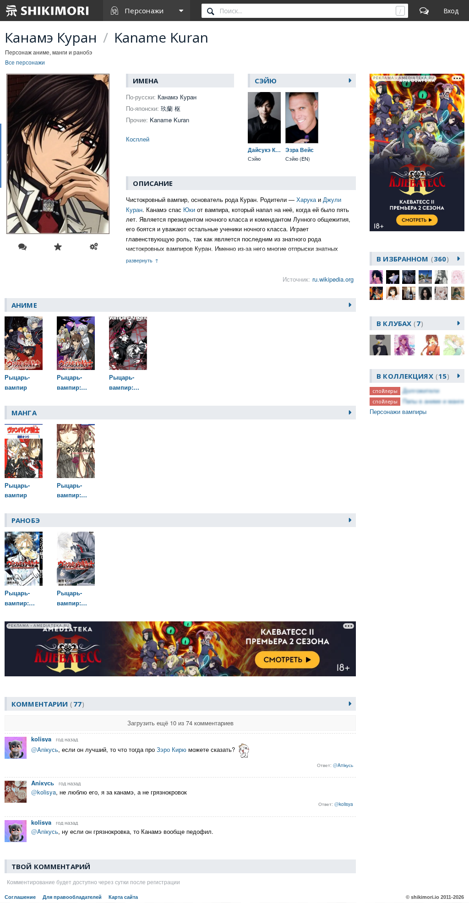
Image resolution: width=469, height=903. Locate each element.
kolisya (41, 738)
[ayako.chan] (392, 276)
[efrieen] (441, 276)
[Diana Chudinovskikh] (425, 276)
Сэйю (266, 80)
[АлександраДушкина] (441, 293)
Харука (306, 199)
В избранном (411, 258)
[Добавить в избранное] (58, 247)
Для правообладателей (72, 897)
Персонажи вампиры (398, 411)
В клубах (398, 323)
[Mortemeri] (408, 293)
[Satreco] (425, 293)
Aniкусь (42, 782)
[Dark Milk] (408, 276)
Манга (24, 412)
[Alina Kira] (376, 276)
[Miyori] (392, 293)
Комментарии (46, 703)
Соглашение (20, 897)
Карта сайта (123, 897)
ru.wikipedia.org (333, 279)
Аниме (24, 305)
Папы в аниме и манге (433, 401)
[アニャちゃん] (457, 293)
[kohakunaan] (376, 293)
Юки (189, 209)
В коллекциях (411, 376)
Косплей (137, 139)
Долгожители (421, 390)
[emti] (457, 276)
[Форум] (424, 10)
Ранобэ (25, 520)
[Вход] (450, 10)
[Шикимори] (48, 10)
